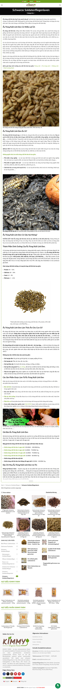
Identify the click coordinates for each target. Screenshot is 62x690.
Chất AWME (28, 404)
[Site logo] (31, 5)
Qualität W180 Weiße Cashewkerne (54, 549)
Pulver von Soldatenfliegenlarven (8, 562)
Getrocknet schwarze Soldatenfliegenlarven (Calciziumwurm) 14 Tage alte (23, 512)
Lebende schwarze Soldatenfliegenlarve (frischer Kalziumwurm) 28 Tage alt (38, 535)
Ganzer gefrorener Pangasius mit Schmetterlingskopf (53, 542)
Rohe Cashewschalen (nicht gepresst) (54, 556)
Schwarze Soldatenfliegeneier (7, 572)
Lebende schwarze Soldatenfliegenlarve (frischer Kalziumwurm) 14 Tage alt (23, 535)
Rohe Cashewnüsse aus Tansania (34, 567)
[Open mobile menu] (1, 5)
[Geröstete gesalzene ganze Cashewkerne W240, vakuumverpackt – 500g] (39, 592)
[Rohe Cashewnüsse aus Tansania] (24, 567)
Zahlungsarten (36, 644)
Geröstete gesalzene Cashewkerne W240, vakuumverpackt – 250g (23, 602)
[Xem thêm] (31, 481)
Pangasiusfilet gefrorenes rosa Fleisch (51, 564)
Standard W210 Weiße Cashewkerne (23, 626)
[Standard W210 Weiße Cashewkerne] (23, 618)
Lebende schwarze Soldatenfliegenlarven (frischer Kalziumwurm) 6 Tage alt (54, 535)
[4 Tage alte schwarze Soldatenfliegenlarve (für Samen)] (8, 502)
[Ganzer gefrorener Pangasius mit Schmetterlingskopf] (44, 543)
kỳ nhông (22, 367)
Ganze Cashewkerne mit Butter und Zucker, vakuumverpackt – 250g (8, 602)
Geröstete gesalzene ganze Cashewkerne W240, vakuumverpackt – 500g (38, 602)
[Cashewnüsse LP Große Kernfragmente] (8, 618)
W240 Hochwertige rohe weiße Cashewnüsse (38, 627)
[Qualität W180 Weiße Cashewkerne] (44, 550)
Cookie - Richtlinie (37, 642)
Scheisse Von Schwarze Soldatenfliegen (8, 567)
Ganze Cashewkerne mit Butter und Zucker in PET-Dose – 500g (54, 602)
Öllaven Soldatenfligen (8, 559)
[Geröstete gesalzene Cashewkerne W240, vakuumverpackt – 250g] (23, 592)
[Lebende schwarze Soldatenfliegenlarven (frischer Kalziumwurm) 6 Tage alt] (54, 525)
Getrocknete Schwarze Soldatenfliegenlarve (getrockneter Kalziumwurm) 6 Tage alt (8, 535)
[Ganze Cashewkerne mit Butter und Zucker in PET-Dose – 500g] (54, 592)
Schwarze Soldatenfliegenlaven (8, 577)
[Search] (60, 5)
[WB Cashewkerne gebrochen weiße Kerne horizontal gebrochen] (24, 552)
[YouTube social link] (15, 673)
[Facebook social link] (4, 673)
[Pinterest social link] (19, 673)
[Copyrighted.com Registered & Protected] (17, 677)
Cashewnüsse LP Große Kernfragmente (8, 626)
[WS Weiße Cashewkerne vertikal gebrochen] (54, 618)
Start (2, 485)
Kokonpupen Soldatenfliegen (6, 555)
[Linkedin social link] (23, 673)
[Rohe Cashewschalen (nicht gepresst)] (44, 557)
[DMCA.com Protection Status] (7, 677)
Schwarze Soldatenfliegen (13, 485)
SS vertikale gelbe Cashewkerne (33, 559)
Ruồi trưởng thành (9, 68)
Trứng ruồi (37, 66)
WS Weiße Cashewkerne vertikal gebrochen (54, 627)
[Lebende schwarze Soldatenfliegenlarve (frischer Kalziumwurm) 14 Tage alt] (23, 525)
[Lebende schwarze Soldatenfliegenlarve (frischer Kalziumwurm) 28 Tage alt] (39, 525)
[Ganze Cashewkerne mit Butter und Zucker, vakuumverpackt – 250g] (8, 592)
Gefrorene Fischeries (7, 546)
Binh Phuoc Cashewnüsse (8, 543)
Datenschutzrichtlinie (37, 639)
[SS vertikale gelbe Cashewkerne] (24, 560)
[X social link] (7, 673)
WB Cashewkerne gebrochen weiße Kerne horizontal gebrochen (33, 551)
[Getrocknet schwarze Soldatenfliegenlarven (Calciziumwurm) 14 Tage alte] (23, 502)
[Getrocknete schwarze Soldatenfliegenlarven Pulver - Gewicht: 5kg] (24, 543)
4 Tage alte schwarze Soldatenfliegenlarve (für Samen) (8, 512)
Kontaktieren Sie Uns (37, 636)
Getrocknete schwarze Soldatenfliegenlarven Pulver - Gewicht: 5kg (34, 542)
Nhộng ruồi (55, 66)
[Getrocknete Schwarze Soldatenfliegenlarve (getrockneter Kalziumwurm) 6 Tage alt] (8, 525)
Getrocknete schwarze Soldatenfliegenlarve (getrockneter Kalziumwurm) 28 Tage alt (54, 513)
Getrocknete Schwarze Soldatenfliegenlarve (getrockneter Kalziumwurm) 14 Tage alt (38, 513)
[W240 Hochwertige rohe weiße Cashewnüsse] (39, 618)
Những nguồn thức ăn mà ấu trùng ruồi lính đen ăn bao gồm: (19, 154)
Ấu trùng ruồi (46, 66)
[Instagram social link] (11, 673)
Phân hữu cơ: (7, 401)
